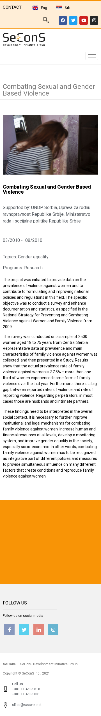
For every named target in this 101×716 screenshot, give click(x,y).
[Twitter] (73, 20)
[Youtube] (83, 20)
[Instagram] (94, 20)
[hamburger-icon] (92, 56)
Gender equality (33, 256)
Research (33, 267)
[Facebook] (63, 20)
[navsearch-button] (46, 20)
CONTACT (12, 7)
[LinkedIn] (38, 629)
